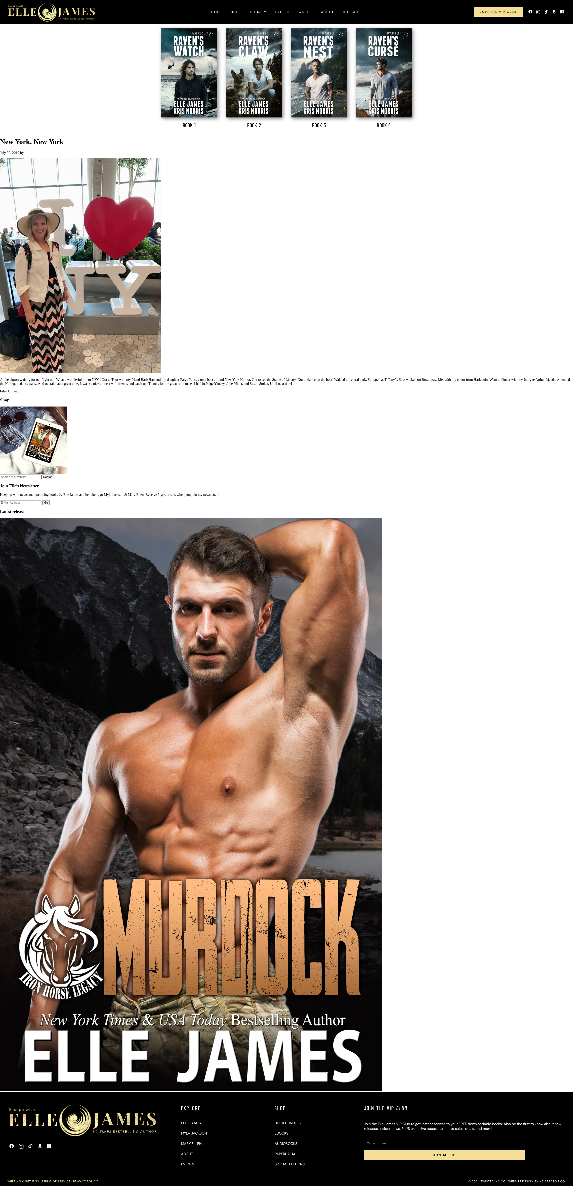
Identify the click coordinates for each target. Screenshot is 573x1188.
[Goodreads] (562, 12)
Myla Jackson (194, 1133)
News (23, 391)
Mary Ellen (191, 1143)
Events (282, 12)
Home (215, 12)
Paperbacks (285, 1154)
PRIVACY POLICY (85, 1181)
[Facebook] (530, 12)
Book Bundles (288, 1123)
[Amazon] (554, 12)
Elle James (191, 1123)
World (305, 12)
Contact (352, 12)
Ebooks (281, 1133)
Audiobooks (286, 1143)
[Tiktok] (546, 12)
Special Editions (290, 1164)
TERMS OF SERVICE (56, 1181)
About (327, 12)
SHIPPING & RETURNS (23, 1181)
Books (255, 12)
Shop (235, 12)
